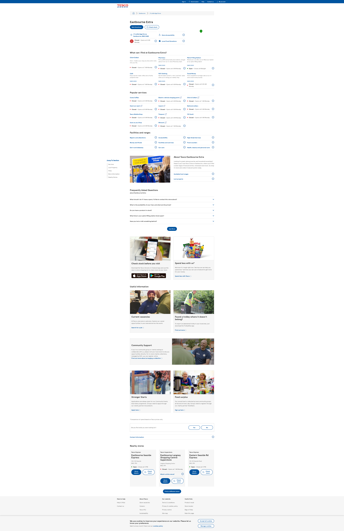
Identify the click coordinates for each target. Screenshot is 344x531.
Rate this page (189, 513)
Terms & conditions (168, 502)
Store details (136, 472)
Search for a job (136, 328)
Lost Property (112, 167)
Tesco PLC (143, 510)
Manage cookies (206, 526)
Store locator (195, 2)
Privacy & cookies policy (170, 506)
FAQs (110, 171)
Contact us (210, 2)
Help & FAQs (121, 502)
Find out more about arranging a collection (146, 358)
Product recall (189, 502)
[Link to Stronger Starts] (150, 382)
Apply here (135, 410)
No (204, 427)
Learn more (161, 65)
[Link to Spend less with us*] (193, 249)
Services (111, 164)
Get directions (135, 26)
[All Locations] (134, 13)
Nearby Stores (112, 177)
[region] (201, 33)
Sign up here (179, 410)
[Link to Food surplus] (193, 382)
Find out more (180, 330)
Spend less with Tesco (182, 276)
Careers (142, 506)
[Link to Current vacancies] (150, 302)
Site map (165, 513)
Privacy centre (167, 510)
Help (203, 2)
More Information (114, 174)
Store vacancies (145, 502)
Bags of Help (189, 510)
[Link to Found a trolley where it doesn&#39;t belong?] (193, 302)
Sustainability (144, 513)
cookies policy (158, 526)
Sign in (184, 2)
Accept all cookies (206, 521)
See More (172, 229)
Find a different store (172, 491)
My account (222, 2)
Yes (194, 427)
